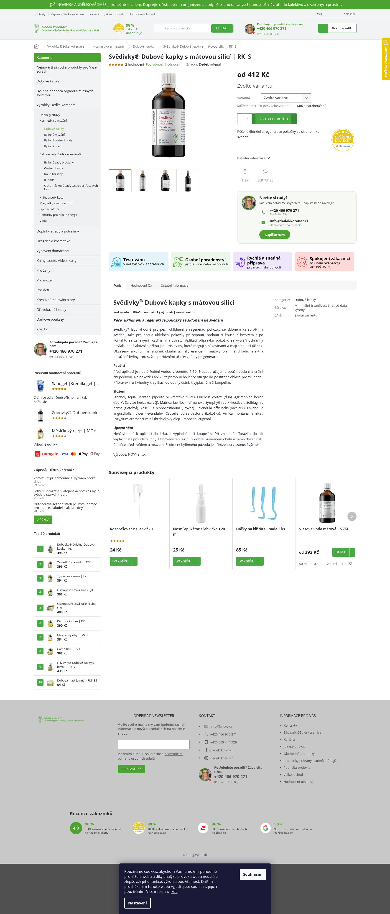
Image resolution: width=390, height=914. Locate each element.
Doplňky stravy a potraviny (58, 231)
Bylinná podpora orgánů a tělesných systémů (65, 93)
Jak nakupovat (114, 14)
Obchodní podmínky (299, 753)
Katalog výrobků (195, 855)
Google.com (285, 833)
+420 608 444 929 (223, 742)
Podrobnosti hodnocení (163, 64)
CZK (319, 14)
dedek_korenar (221, 750)
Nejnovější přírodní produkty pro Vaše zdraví (67, 69)
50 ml (303, 564)
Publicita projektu (297, 767)
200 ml (332, 564)
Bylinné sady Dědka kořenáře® (61, 154)
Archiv (42, 519)
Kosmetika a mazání (53, 120)
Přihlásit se (131, 768)
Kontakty (39, 14)
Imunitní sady (53, 174)
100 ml (317, 564)
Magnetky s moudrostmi (56, 203)
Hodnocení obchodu (143, 14)
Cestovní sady (53, 168)
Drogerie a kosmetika (53, 241)
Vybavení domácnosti (53, 250)
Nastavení (137, 903)
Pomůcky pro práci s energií (58, 215)
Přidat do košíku (274, 119)
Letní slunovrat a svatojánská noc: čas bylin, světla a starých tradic (67, 492)
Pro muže (44, 280)
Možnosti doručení (311, 106)
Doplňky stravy (50, 115)
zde (174, 891)
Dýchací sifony (49, 209)
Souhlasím (253, 874)
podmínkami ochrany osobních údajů (151, 756)
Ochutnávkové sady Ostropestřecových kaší (71, 187)
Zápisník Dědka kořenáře (67, 14)
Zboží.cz (221, 833)
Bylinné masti (53, 146)
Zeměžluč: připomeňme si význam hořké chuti (64, 479)
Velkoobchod (293, 774)
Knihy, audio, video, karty (56, 260)
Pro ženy (43, 270)
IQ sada (49, 180)
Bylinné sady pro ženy (59, 162)
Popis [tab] (117, 285)
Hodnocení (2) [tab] (141, 285)
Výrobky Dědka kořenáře (56, 104)
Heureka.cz (158, 833)
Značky (42, 329)
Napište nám (275, 234)
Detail (341, 552)
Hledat (222, 28)
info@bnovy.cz (221, 726)
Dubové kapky (48, 81)
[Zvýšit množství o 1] (253, 116)
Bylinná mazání (54, 135)
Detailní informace (251, 158)
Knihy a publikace (51, 197)
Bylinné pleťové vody (58, 140)
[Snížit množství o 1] (253, 121)
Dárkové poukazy (50, 319)
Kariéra (94, 14)
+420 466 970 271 (271, 28)
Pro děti (43, 290)
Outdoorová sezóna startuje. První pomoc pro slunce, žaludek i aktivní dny (65, 505)
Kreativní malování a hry (56, 299)
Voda (43, 221)
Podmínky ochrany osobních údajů (310, 760)
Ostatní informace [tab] (174, 285)
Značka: (203, 64)
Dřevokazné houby (51, 309)
